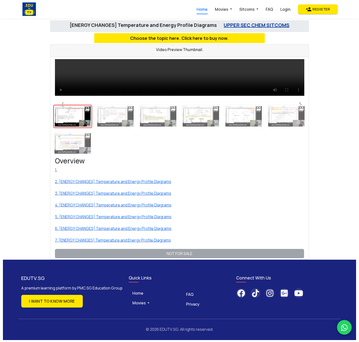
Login (285, 9)
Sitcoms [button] (247, 9)
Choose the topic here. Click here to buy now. (179, 38)
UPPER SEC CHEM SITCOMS (256, 25)
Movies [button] (222, 9)
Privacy (193, 304)
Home (202, 9)
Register (318, 9)
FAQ (269, 9)
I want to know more (52, 301)
